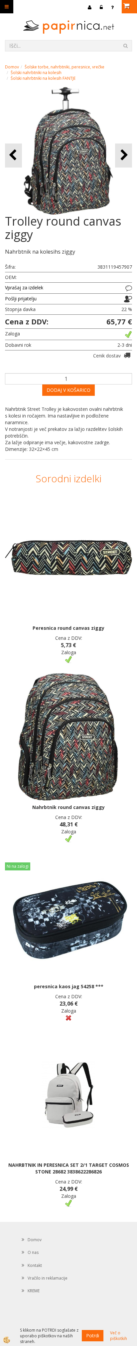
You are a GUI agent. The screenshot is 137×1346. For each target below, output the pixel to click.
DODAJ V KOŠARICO (68, 390)
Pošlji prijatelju (21, 298)
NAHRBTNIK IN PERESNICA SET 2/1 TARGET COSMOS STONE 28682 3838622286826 (68, 1168)
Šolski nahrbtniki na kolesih (36, 72)
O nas (33, 1252)
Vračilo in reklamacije (48, 1278)
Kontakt (35, 1265)
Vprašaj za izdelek (24, 287)
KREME (34, 1291)
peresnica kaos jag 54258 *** (68, 986)
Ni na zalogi (18, 866)
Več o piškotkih (118, 1335)
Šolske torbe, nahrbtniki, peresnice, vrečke (64, 67)
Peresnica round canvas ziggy (68, 628)
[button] (123, 155)
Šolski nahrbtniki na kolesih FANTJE (43, 78)
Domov (12, 67)
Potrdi (92, 1335)
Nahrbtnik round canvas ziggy (68, 807)
